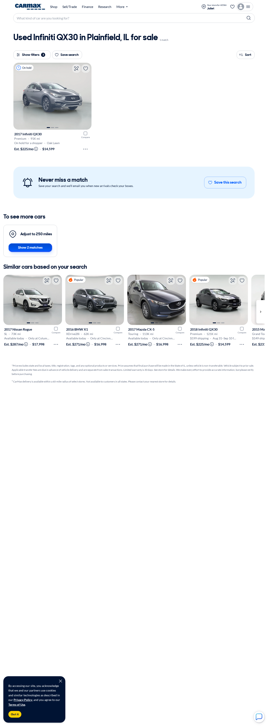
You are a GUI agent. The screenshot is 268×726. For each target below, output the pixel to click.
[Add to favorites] (85, 68)
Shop (53, 6)
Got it (15, 714)
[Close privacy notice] (60, 681)
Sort (248, 54)
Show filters (33, 54)
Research (104, 6)
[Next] (86, 96)
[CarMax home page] (30, 7)
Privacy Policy (23, 700)
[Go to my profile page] (245, 7)
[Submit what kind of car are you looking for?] (249, 18)
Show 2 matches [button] (30, 247)
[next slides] (260, 312)
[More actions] (85, 149)
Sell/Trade (69, 6)
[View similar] (76, 68)
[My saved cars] (232, 7)
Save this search (228, 182)
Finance (87, 6)
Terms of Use (16, 704)
